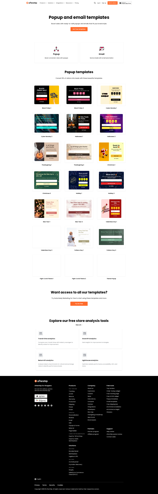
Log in (98, 3)
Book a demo (113, 3)
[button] (47, 95)
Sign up (104, 3)
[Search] (95, 3)
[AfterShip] (32, 3)
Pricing (77, 3)
